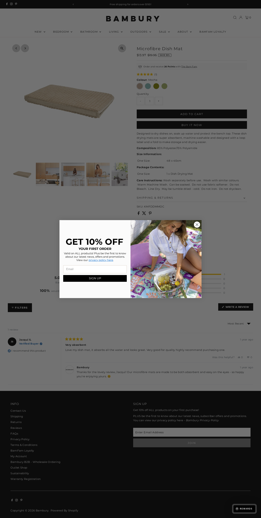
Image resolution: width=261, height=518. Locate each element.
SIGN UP (95, 278)
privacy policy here (101, 260)
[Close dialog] (197, 225)
